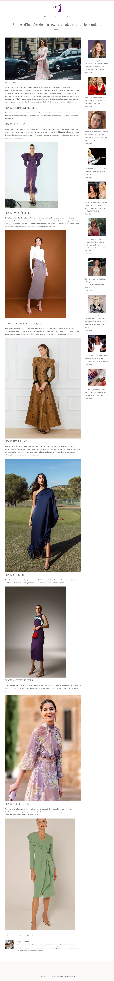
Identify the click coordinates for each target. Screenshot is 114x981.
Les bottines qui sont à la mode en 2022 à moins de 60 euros (24, 936)
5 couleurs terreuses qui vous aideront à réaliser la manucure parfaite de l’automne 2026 (95, 392)
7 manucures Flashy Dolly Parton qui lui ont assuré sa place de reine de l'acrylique (96, 171)
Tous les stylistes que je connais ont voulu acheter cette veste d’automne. (28, 934)
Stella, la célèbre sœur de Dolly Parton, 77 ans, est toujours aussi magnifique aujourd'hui (96, 100)
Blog (57, 16)
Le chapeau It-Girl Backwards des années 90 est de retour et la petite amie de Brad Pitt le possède (97, 358)
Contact (68, 16)
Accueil (45, 16)
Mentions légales (57, 976)
